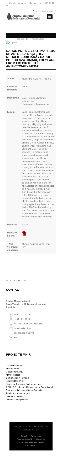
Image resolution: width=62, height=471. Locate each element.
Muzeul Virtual (12, 369)
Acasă (24, 436)
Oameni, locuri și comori (17, 399)
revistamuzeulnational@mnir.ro (24, 3)
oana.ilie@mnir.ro (22, 328)
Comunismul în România (17, 378)
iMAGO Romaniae (14, 365)
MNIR (36, 430)
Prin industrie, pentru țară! (18, 393)
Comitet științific (25, 439)
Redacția (40, 439)
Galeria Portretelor (14, 396)
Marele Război (13, 375)
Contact (31, 445)
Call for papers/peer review (31, 442)
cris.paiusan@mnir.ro (24, 333)
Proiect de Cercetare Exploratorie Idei (23, 384)
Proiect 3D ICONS (14, 381)
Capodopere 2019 (14, 372)
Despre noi (36, 436)
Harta (16, 337)
